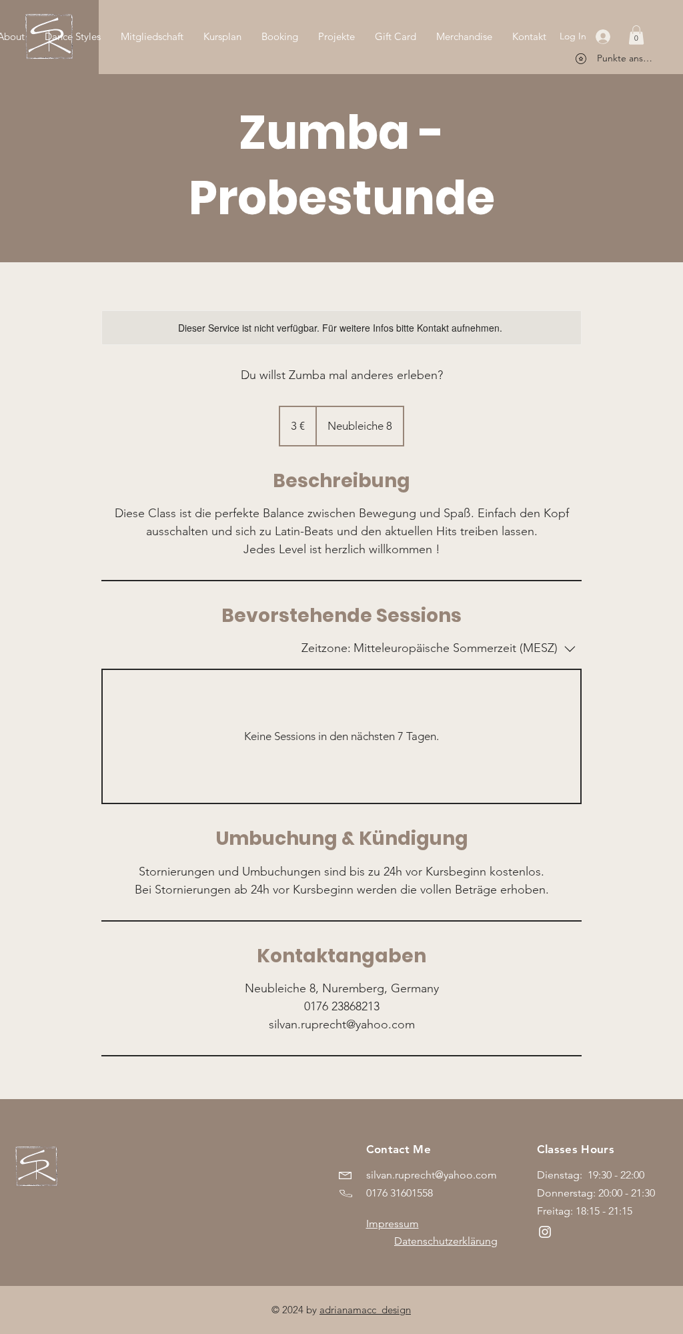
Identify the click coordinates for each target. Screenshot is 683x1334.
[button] (636, 35)
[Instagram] (545, 1232)
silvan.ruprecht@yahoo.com (431, 1175)
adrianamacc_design (365, 1309)
